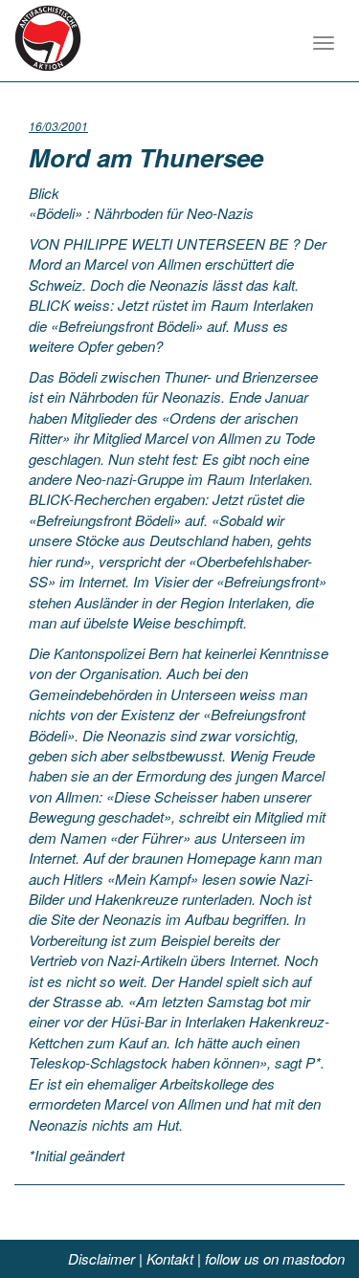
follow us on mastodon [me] (275, 1258)
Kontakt (169, 1258)
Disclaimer (101, 1258)
